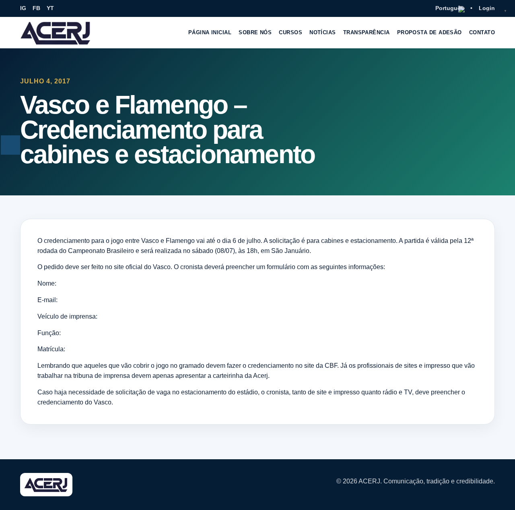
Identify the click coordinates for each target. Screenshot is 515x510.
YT (50, 8)
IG (23, 8)
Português (449, 8)
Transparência (366, 32)
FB (36, 8)
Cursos (290, 32)
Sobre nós (255, 32)
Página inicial (209, 32)
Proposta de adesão (429, 32)
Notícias (322, 32)
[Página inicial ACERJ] (56, 32)
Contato (482, 32)
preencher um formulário (260, 266)
